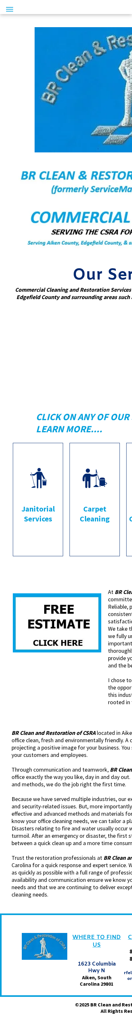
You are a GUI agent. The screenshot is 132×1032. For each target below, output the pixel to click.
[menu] (9, 9)
